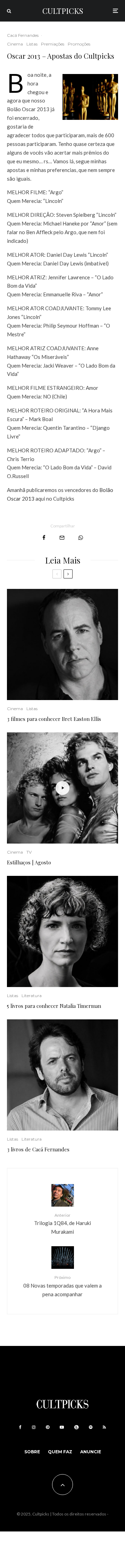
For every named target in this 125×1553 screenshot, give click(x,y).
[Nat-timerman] (62, 931)
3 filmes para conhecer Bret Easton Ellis (54, 719)
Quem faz (60, 1451)
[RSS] (104, 1427)
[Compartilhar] (43, 537)
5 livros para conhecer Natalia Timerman (54, 1006)
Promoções (79, 44)
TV (29, 852)
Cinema (15, 44)
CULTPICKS (62, 11)
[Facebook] (20, 1427)
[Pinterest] (48, 1427)
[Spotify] (91, 1427)
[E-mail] (62, 537)
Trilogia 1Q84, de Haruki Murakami (62, 1224)
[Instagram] (34, 1427)
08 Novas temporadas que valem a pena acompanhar (62, 1286)
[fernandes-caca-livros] (62, 1075)
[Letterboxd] (76, 1427)
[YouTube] (62, 1427)
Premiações (52, 44)
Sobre (32, 1451)
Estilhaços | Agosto (29, 862)
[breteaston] (62, 644)
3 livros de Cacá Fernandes (38, 1149)
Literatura (32, 995)
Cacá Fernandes (23, 35)
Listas (32, 44)
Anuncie (90, 1451)
